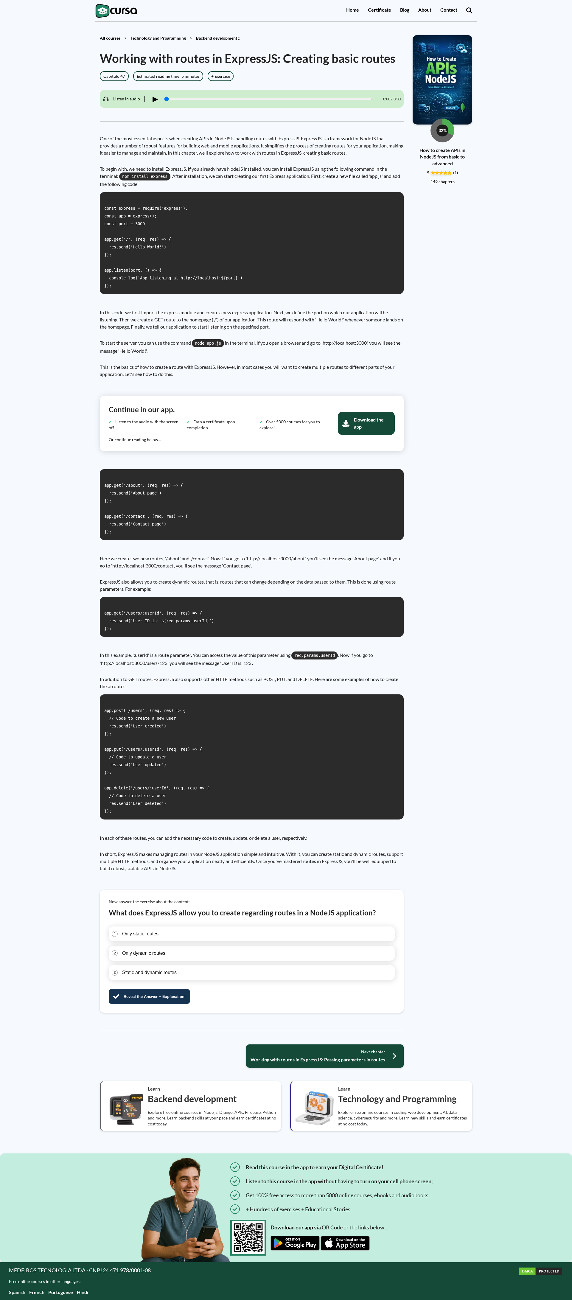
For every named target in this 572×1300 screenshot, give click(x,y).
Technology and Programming (158, 38)
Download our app (292, 1227)
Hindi (82, 1292)
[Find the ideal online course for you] (469, 10)
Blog (404, 10)
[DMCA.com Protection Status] (540, 1281)
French (36, 1292)
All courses (110, 38)
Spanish (17, 1292)
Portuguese (60, 1292)
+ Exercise (220, 76)
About (424, 10)
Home (352, 10)
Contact (448, 10)
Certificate (379, 10)
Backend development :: (218, 38)
